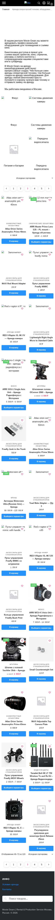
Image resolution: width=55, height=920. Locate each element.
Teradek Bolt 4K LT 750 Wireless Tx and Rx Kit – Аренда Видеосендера (41, 776)
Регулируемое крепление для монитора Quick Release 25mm (41, 834)
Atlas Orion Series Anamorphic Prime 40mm (14, 230)
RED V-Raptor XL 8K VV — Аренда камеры (14, 337)
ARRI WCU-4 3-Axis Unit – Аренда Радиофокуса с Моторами (41, 615)
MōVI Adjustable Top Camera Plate (41, 723)
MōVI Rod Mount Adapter (14, 283)
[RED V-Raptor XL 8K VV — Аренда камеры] (14, 317)
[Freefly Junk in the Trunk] (14, 428)
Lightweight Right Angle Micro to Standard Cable (41, 339)
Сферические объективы (41, 223)
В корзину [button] (13, 241)
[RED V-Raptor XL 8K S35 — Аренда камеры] (41, 537)
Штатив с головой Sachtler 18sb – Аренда (14, 669)
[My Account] (44, 3)
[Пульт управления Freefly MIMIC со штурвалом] (14, 537)
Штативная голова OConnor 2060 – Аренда (41, 390)
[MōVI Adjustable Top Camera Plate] (41, 701)
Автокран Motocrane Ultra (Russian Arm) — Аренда (13, 504)
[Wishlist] (22, 200)
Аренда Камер (13, 332)
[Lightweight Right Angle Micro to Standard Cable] (41, 317)
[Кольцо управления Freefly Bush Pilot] (14, 594)
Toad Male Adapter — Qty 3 (41, 504)
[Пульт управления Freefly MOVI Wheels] (14, 755)
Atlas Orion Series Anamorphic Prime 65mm (14, 723)
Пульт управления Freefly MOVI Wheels (14, 777)
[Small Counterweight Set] (41, 649)
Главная (5, 9)
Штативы (41, 386)
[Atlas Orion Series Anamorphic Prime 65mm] (14, 701)
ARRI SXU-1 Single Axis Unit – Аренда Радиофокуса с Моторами (13, 393)
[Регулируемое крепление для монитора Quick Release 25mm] (41, 809)
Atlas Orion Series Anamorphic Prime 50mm (41, 450)
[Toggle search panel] (38, 3)
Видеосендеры (41, 770)
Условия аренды (10, 884)
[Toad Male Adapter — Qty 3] (41, 482)
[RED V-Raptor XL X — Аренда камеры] (14, 809)
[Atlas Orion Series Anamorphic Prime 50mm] (41, 428)
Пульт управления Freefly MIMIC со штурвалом (14, 561)
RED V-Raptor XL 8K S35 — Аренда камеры (41, 557)
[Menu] (6, 3)
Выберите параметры (41, 242)
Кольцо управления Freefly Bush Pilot (14, 616)
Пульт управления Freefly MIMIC (41, 285)
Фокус (14, 386)
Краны (14, 498)
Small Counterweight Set (41, 669)
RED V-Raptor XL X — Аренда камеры (14, 829)
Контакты (6, 889)
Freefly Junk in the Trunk (14, 449)
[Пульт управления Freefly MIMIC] (41, 263)
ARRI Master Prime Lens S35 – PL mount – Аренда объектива (41, 230)
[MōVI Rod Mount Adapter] (14, 263)
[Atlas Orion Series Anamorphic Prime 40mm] (14, 208)
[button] (49, 3)
